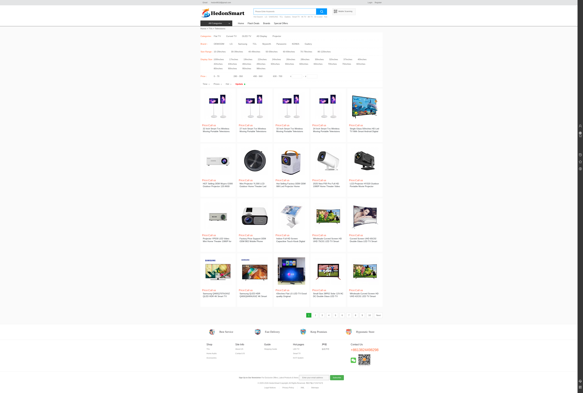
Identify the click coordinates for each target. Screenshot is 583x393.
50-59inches (272, 51)
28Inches (305, 59)
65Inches (318, 64)
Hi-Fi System (298, 358)
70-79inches (306, 51)
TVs (210, 28)
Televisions (220, 28)
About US (239, 349)
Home (241, 23)
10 (369, 315)
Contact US (240, 353)
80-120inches (324, 51)
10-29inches (220, 51)
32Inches (333, 59)
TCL (281, 17)
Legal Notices (270, 388)
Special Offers (281, 23)
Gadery (288, 17)
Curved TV (231, 36)
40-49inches (254, 51)
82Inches (360, 64)
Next (378, 315)
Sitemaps (315, 388)
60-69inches (289, 51)
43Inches (232, 64)
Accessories (211, 358)
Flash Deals (253, 23)
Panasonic (281, 44)
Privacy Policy (288, 388)
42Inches (218, 64)
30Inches (319, 59)
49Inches (261, 64)
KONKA (295, 44)
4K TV (303, 17)
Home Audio (211, 353)
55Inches (289, 64)
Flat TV (217, 36)
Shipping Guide (270, 349)
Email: (205, 3)
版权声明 (325, 349)
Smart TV (296, 17)
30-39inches (237, 51)
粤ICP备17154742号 (314, 383)
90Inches (232, 68)
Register (378, 3)
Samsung (242, 44)
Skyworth (266, 44)
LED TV (296, 349)
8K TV (310, 17)
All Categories (215, 23)
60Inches (303, 64)
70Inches (332, 64)
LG (266, 17)
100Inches (219, 59)
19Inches (248, 59)
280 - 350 (238, 76)
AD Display (262, 36)
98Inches (261, 68)
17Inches (233, 59)
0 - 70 (216, 76)
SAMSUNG (273, 17)
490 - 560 (258, 76)
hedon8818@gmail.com (221, 3)
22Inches (262, 59)
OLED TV (246, 36)
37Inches (347, 59)
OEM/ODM (219, 44)
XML (302, 388)
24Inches (276, 59)
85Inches (218, 68)
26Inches (290, 59)
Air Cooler (318, 17)
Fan (325, 17)
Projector (277, 36)
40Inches (362, 59)
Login (370, 3)
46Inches (246, 64)
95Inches (246, 68)
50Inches (275, 64)
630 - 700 (277, 76)
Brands (266, 23)
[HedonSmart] (227, 13)
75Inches (346, 64)
